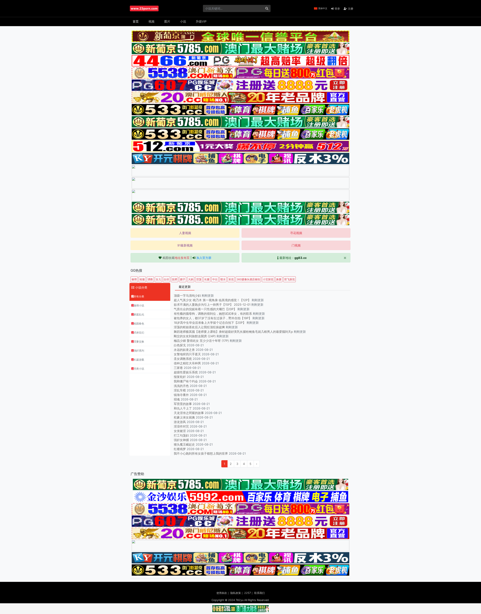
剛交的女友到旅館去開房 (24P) (195, 336)
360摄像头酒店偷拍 (248, 279)
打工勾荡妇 (181, 435)
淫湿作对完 (181, 426)
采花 (231, 279)
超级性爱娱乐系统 (186, 372)
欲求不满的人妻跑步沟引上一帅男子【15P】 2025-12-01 (212, 304)
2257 (247, 592)
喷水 (223, 279)
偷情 (134, 279)
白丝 (166, 279)
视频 (151, 21)
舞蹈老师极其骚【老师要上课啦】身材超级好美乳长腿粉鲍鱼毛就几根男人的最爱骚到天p (234, 332)
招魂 (177, 399)
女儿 (158, 279)
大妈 (190, 279)
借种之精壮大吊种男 (187, 363)
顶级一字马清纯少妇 (187, 295)
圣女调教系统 (183, 359)
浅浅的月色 (181, 386)
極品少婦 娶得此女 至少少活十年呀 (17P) (201, 341)
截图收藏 (176, 258)
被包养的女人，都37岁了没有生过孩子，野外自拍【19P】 (213, 318)
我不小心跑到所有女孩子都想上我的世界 (201, 453)
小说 (183, 21)
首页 (136, 21)
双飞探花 (289, 279)
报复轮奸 (180, 377)
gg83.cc (300, 258)
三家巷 (178, 368)
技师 (174, 279)
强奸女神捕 (181, 440)
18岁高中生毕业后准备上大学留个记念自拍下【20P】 (210, 322)
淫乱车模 (180, 390)
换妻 (278, 279)
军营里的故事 (183, 404)
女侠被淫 (180, 431)
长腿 (206, 279)
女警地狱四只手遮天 (187, 354)
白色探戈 (180, 345)
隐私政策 (235, 592)
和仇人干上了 (183, 408)
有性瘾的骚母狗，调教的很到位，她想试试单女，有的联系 (213, 313)
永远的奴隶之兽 (184, 350)
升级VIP (201, 21)
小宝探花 (268, 279)
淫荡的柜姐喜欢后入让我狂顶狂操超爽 (200, 327)
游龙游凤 (180, 422)
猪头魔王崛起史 (184, 444)
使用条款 (221, 592)
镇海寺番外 (181, 395)
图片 (167, 21)
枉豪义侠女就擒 (184, 417)
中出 (215, 279)
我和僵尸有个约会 (186, 381)
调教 (150, 279)
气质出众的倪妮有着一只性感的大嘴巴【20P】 (205, 309)
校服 (142, 279)
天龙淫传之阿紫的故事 (189, 413)
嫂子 (182, 279)
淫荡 (198, 279)
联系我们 (259, 592)
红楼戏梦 (180, 449)
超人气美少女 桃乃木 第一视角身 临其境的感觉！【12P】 (213, 300)
